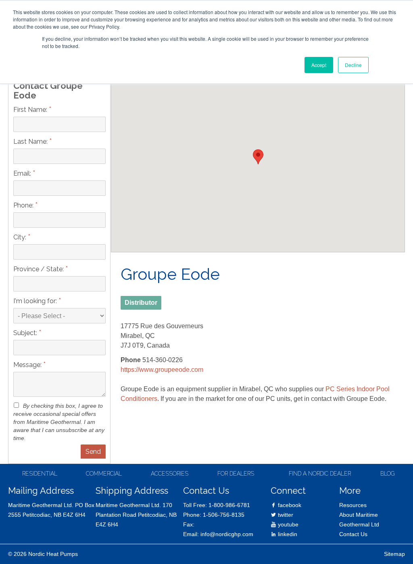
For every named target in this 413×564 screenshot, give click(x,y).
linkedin (286, 534)
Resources (353, 505)
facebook (288, 505)
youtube (287, 524)
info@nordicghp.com (226, 534)
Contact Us (353, 534)
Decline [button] (353, 64)
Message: (29, 364)
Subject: (27, 332)
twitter (284, 515)
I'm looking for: (37, 300)
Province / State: (40, 268)
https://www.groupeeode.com (162, 369)
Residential (39, 473)
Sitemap (394, 554)
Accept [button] (318, 64)
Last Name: (32, 141)
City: (22, 237)
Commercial (104, 473)
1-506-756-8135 (223, 515)
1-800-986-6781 (229, 505)
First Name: (32, 109)
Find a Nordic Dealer (320, 473)
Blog (387, 473)
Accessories (169, 473)
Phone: (25, 205)
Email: (24, 173)
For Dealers (235, 473)
